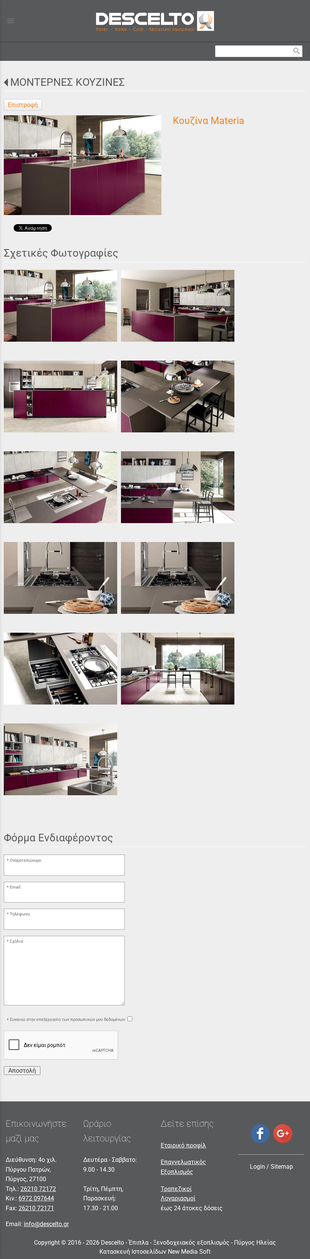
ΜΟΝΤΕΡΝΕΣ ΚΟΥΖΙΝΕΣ (67, 82)
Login (257, 1166)
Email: (16, 887)
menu (10, 20)
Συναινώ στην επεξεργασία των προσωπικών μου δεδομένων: (68, 1019)
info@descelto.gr (46, 1224)
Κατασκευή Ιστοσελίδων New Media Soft (155, 1251)
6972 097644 (36, 1198)
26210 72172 (38, 1188)
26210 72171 (36, 1208)
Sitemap (282, 1166)
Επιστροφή (23, 104)
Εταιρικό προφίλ (183, 1145)
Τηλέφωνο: (20, 914)
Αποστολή (22, 1070)
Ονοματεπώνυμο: (26, 860)
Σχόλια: (17, 941)
